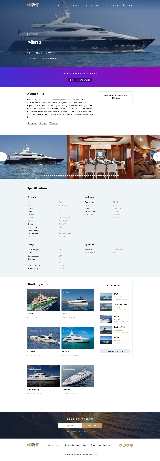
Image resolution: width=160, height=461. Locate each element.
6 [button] (52, 175)
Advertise (51, 445)
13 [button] (67, 175)
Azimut (116, 299)
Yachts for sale (74, 5)
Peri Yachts (30, 317)
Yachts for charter (92, 5)
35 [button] (113, 175)
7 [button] (54, 175)
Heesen (63, 393)
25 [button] (92, 175)
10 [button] (61, 175)
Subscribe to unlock (81, 79)
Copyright (86, 445)
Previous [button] (3, 156)
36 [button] (116, 175)
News (106, 5)
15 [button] (71, 175)
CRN (29, 52)
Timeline (115, 5)
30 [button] (103, 175)
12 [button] (65, 175)
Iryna (116, 337)
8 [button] (57, 175)
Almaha (30, 313)
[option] (33, 157)
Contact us (107, 445)
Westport (29, 393)
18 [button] (78, 175)
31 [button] (105, 175)
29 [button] (101, 175)
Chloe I (117, 316)
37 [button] (118, 175)
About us (60, 445)
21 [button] (84, 175)
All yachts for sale (115, 351)
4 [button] (48, 175)
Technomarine (120, 304)
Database (60, 5)
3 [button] (46, 175)
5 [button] (50, 175)
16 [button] (73, 175)
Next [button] (156, 156)
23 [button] (88, 175)
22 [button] (86, 175)
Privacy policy (96, 445)
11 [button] (63, 175)
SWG (116, 294)
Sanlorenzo (64, 317)
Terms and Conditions (73, 445)
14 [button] (69, 175)
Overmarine (117, 310)
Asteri (64, 313)
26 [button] (94, 175)
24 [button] (90, 175)
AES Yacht (117, 332)
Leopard (31, 351)
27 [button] (97, 175)
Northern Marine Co (67, 355)
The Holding (33, 389)
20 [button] (82, 175)
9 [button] (59, 175)
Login (130, 5)
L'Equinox (65, 389)
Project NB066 (120, 327)
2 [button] (44, 175)
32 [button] (107, 175)
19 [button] (80, 175)
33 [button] (109, 175)
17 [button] (75, 175)
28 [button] (99, 175)
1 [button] (42, 175)
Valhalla (65, 351)
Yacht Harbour (33, 5)
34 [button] (111, 175)
